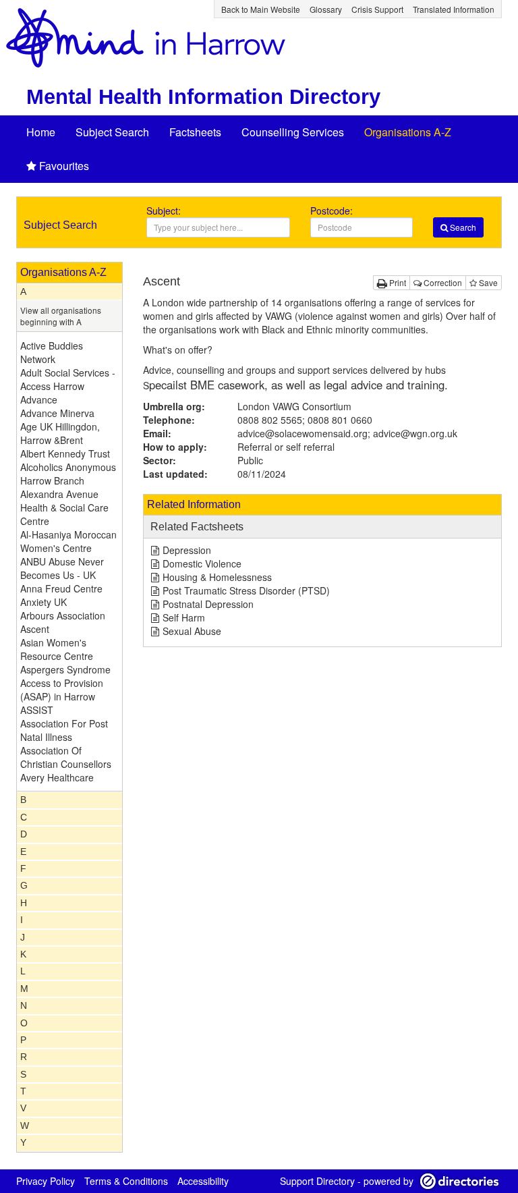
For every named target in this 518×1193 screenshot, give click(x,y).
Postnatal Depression (208, 604)
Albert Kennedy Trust (65, 453)
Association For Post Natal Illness (64, 730)
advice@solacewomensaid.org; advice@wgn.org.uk (347, 433)
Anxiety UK (43, 602)
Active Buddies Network (51, 352)
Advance (38, 399)
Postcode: (331, 210)
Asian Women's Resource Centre (56, 649)
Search (462, 227)
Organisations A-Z (407, 132)
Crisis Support (377, 9)
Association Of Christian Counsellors (65, 757)
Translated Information (453, 9)
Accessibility (203, 1181)
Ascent (34, 629)
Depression (187, 550)
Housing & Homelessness (217, 577)
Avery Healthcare (57, 777)
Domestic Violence (202, 563)
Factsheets (195, 132)
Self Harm (184, 617)
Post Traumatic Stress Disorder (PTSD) (246, 590)
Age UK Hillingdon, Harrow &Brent (60, 433)
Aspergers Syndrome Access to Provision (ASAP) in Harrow (65, 683)
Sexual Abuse (192, 631)
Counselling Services (292, 132)
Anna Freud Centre (61, 588)
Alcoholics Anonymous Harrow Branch (68, 473)
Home (40, 132)
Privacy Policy (45, 1181)
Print (396, 282)
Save (487, 282)
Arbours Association (62, 615)
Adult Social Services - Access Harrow (67, 379)
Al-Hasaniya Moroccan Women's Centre (68, 541)
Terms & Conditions (126, 1181)
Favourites (64, 165)
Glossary (326, 9)
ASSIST (36, 710)
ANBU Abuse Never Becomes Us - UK (62, 568)
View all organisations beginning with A (60, 315)
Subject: (163, 210)
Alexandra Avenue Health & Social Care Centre (64, 507)
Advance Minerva (57, 413)
